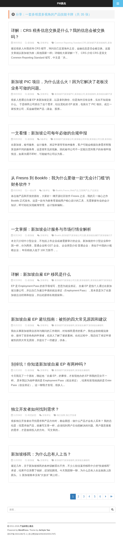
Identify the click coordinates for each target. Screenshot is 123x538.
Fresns (66, 190)
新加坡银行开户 (107, 235)
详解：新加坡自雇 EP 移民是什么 (41, 274)
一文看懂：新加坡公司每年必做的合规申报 (49, 133)
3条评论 (44, 139)
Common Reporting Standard (68, 43)
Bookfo (59, 190)
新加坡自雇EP (103, 94)
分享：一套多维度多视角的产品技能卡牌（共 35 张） (54, 14)
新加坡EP (91, 43)
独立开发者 (71, 415)
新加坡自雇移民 (111, 280)
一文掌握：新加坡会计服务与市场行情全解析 (51, 229)
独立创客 (61, 415)
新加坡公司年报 (81, 139)
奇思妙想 (32, 415)
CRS (84, 43)
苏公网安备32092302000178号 (42, 534)
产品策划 (94, 190)
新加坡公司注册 (97, 139)
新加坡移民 (102, 43)
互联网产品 (84, 190)
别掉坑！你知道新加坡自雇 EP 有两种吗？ (49, 364)
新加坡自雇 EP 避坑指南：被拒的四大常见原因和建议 (59, 319)
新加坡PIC (69, 94)
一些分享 (32, 190)
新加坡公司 (80, 94)
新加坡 (31, 43)
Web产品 (74, 190)
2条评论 (46, 190)
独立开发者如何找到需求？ (35, 409)
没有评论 (44, 43)
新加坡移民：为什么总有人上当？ (41, 454)
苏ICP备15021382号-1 (17, 534)
